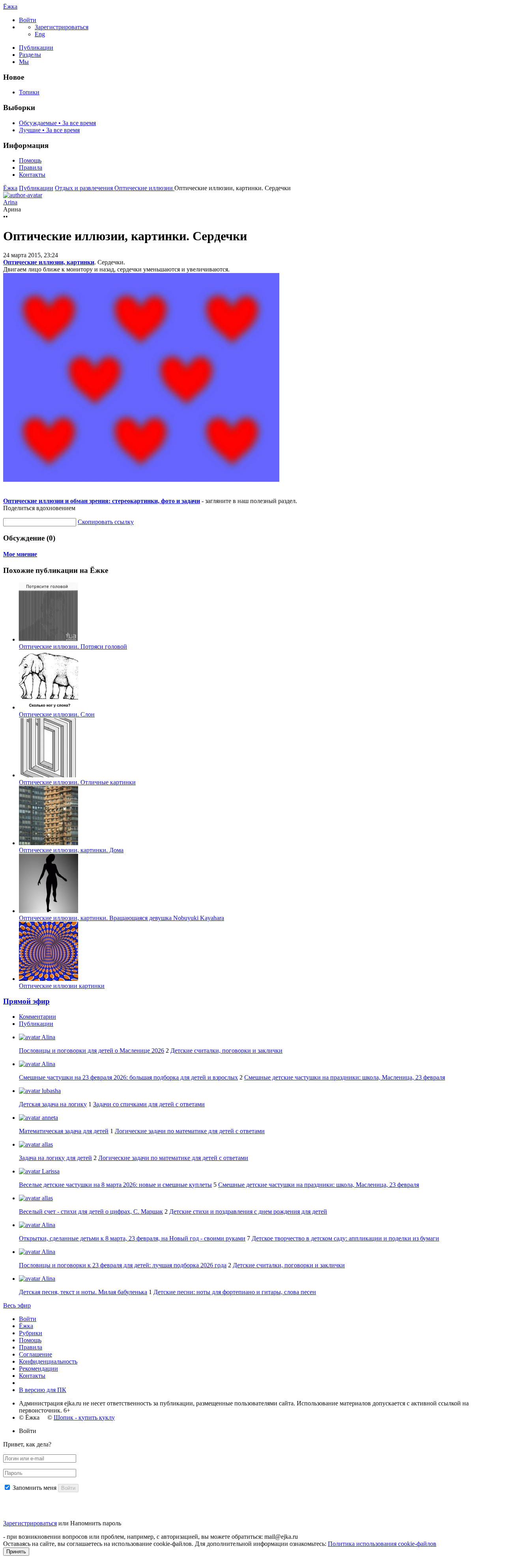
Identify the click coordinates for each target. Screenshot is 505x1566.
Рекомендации (38, 1368)
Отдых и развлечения (84, 188)
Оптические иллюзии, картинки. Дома (71, 850)
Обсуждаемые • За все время (57, 123)
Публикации (36, 47)
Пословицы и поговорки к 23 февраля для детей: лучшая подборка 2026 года (122, 1265)
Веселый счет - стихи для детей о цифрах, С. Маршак (91, 1211)
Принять (16, 1552)
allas (46, 1144)
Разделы (30, 54)
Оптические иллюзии (144, 188)
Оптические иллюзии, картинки (48, 262)
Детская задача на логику (53, 1104)
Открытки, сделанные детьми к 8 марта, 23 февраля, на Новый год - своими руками (132, 1238)
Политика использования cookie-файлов (382, 1543)
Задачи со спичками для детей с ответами (149, 1104)
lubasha (50, 1090)
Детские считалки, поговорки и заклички (226, 1050)
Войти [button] (27, 1431)
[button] (27, 20)
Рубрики (30, 1333)
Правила (30, 167)
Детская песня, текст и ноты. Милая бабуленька (83, 1292)
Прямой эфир (26, 1001)
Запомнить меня (34, 1487)
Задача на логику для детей (55, 1157)
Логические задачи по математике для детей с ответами (190, 1131)
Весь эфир (17, 1305)
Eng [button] (40, 34)
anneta (49, 1117)
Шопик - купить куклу (84, 1417)
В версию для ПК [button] (42, 1389)
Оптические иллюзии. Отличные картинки (77, 782)
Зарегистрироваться (30, 1523)
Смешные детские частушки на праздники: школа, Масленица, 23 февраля (344, 1077)
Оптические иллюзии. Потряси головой (73, 646)
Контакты (32, 174)
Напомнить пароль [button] (95, 1523)
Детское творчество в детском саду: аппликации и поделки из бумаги (345, 1238)
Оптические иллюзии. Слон (57, 714)
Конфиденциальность (48, 1361)
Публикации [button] (36, 1023)
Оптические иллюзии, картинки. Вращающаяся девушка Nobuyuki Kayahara (121, 918)
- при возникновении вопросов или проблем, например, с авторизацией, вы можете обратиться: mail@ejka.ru (150, 1536)
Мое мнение (20, 554)
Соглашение (35, 1354)
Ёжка (10, 6)
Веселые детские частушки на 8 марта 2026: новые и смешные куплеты (115, 1184)
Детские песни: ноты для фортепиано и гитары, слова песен (234, 1292)
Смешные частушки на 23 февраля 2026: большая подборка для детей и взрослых (128, 1077)
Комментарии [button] (37, 1016)
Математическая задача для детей (63, 1131)
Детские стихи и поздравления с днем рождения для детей (248, 1211)
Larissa (50, 1171)
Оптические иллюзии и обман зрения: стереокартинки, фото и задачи (101, 501)
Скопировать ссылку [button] (106, 521)
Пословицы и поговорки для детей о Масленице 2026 (91, 1050)
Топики (29, 92)
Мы (24, 61)
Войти (27, 1318)
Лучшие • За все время (49, 130)
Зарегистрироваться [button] (61, 27)
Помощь (30, 160)
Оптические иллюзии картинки (62, 985)
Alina (47, 1037)
